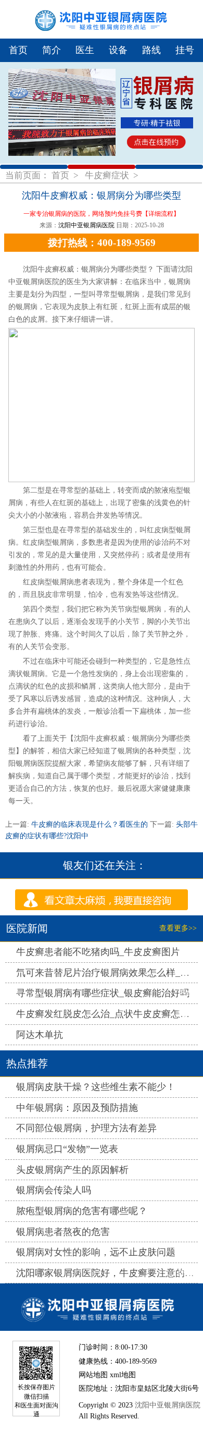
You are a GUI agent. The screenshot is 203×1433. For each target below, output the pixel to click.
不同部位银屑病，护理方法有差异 (86, 1128)
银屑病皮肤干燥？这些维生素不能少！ (95, 1087)
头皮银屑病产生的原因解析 (72, 1170)
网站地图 (93, 1374)
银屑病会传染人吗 (53, 1190)
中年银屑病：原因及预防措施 (77, 1108)
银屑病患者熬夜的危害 (63, 1232)
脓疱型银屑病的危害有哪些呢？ (81, 1211)
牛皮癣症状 (108, 175)
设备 (118, 50)
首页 (18, 50)
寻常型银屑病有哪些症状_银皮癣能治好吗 (102, 993)
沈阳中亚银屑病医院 (86, 225)
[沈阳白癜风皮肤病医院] (101, 1306)
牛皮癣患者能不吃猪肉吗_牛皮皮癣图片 (98, 952)
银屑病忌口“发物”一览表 (67, 1149)
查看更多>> (178, 928)
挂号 (184, 50)
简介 (51, 50)
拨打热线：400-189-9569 (102, 242)
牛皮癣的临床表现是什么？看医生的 (89, 824)
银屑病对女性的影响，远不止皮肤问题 (95, 1252)
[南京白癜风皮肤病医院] (101, 19)
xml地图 (123, 1374)
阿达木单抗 (39, 1035)
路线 (151, 50)
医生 (84, 50)
